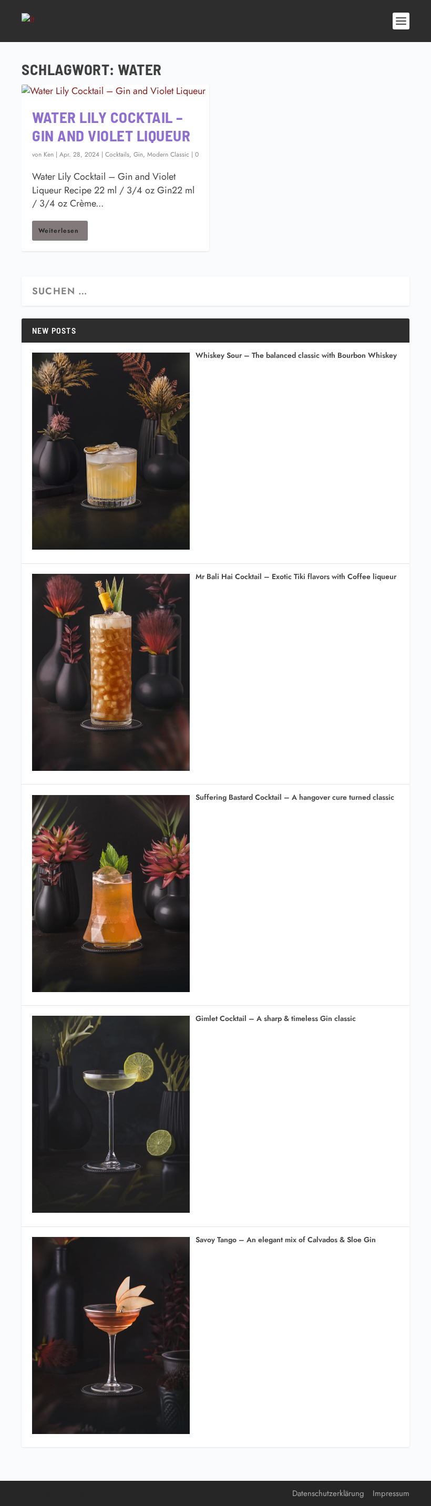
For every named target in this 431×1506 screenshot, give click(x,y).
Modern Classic (168, 154)
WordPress (185, 1494)
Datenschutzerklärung (328, 1493)
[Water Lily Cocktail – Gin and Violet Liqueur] (115, 91)
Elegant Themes (91, 1494)
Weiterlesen (58, 230)
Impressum (391, 1493)
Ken (49, 154)
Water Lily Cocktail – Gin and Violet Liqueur (111, 126)
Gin (138, 154)
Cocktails (117, 154)
